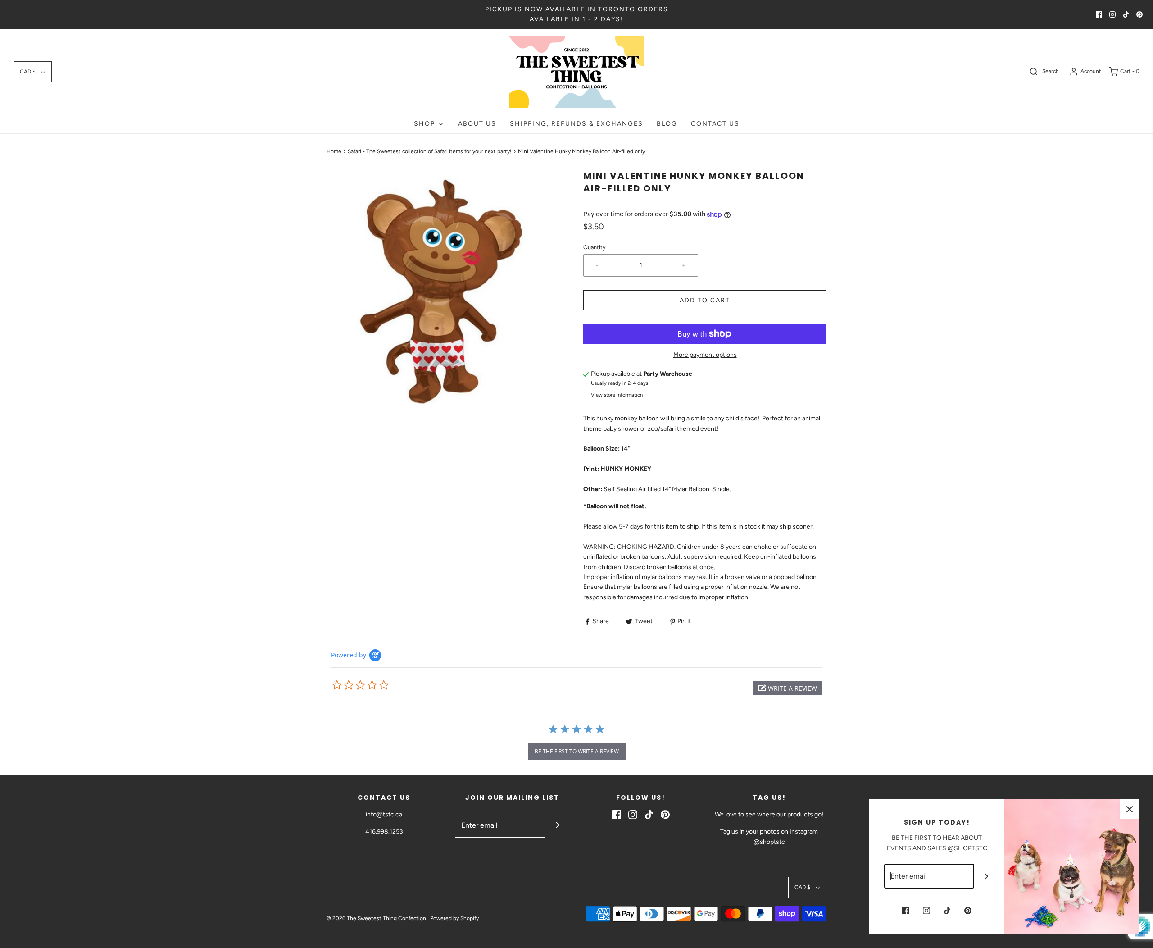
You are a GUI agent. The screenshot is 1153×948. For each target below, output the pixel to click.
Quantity (594, 247)
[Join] (557, 825)
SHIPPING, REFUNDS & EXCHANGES (576, 124)
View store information (617, 395)
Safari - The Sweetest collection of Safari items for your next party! (430, 151)
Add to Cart (705, 300)
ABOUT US (477, 124)
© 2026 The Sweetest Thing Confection (376, 918)
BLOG (667, 124)
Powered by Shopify (454, 918)
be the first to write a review (577, 751)
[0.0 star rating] (380, 685)
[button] (33, 71)
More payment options (705, 355)
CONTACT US (715, 124)
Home (334, 151)
